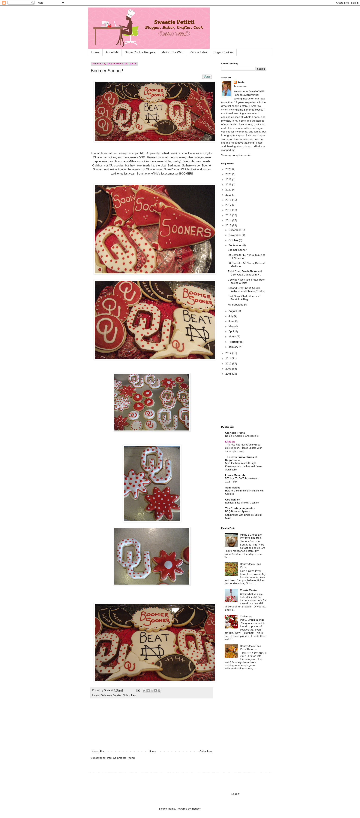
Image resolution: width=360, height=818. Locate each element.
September (235, 245)
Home (95, 52)
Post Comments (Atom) (121, 757)
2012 (228, 353)
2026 (228, 169)
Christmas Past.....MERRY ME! (252, 618)
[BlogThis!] (148, 690)
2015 (228, 215)
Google (235, 793)
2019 (228, 194)
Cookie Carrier (248, 590)
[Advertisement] (152, 725)
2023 (228, 174)
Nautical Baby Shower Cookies (242, 502)
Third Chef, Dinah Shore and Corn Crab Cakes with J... (245, 273)
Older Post (206, 751)
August (233, 310)
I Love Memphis (235, 475)
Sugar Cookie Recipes (140, 52)
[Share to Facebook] (155, 690)
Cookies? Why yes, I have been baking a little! (246, 281)
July (231, 316)
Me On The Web (172, 52)
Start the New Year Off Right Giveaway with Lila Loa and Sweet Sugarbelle (243, 466)
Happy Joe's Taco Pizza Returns (250, 647)
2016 (228, 209)
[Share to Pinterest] (159, 690)
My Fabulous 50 (237, 304)
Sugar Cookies (223, 52)
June (232, 321)
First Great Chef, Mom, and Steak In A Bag (244, 298)
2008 (228, 373)
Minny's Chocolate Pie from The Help (251, 536)
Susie (107, 690)
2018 (228, 199)
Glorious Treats (235, 432)
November (235, 234)
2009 (228, 368)
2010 (228, 363)
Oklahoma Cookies (111, 695)
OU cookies (129, 695)
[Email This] (145, 690)
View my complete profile (236, 155)
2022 (228, 179)
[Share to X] (152, 690)
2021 (228, 184)
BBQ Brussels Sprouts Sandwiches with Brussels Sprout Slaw (243, 514)
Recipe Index (198, 52)
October (234, 240)
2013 (228, 225)
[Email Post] (138, 690)
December (235, 229)
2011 (228, 358)
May (231, 326)
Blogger (195, 808)
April (232, 331)
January (234, 346)
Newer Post (98, 751)
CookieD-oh (232, 499)
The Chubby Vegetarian (240, 508)
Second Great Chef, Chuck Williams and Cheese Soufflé (246, 289)
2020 (228, 189)
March (233, 336)
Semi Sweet (232, 487)
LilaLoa (230, 441)
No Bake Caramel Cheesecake (242, 435)
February (234, 341)
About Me (112, 52)
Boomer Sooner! (237, 249)
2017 (228, 204)
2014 (228, 220)
